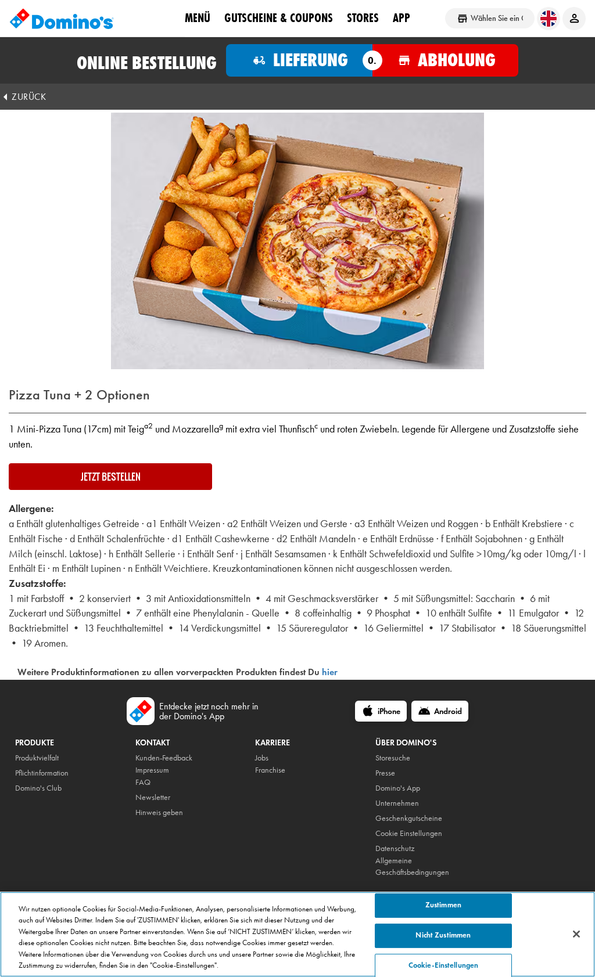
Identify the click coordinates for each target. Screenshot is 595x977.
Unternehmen (397, 803)
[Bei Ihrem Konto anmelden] (574, 18)
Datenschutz (394, 848)
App (401, 18)
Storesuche (392, 758)
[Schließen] (576, 934)
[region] (297, 934)
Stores (363, 18)
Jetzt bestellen (111, 477)
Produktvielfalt (37, 758)
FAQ (142, 782)
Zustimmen (443, 905)
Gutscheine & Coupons (278, 18)
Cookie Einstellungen (408, 833)
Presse (385, 773)
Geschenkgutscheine (408, 818)
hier (330, 671)
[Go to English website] (548, 18)
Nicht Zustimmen (443, 935)
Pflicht (24, 773)
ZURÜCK (29, 96)
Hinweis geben (159, 812)
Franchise (270, 770)
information (51, 773)
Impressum (152, 770)
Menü (197, 18)
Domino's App (397, 788)
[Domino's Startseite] (61, 18)
